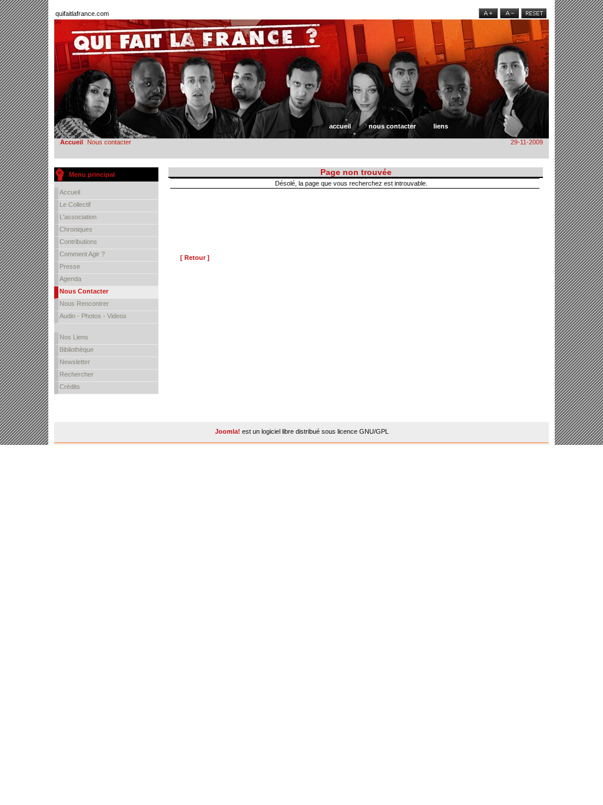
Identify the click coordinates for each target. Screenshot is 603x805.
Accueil (340, 126)
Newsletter (74, 361)
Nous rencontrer (84, 303)
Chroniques (75, 229)
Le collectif (75, 204)
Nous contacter (392, 126)
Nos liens (73, 337)
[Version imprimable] (535, 180)
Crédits (69, 386)
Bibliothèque (76, 349)
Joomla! (227, 431)
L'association (78, 216)
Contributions (78, 241)
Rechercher (76, 374)
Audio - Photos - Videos (93, 315)
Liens (440, 126)
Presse (69, 266)
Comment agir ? (82, 254)
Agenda (70, 278)
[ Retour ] (195, 257)
